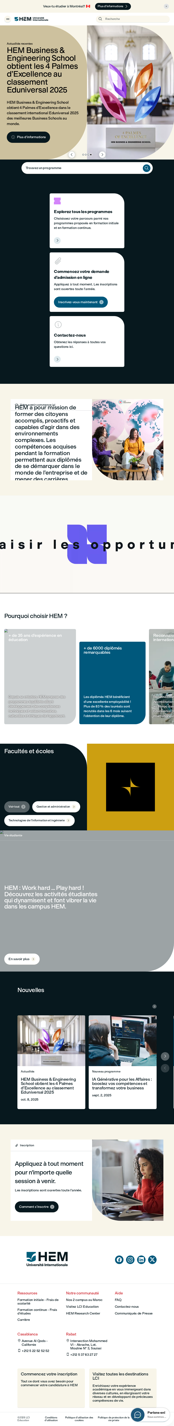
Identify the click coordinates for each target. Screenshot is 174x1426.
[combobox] (87, 168)
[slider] (35, 578)
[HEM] (31, 19)
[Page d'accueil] (47, 1274)
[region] (87, 544)
